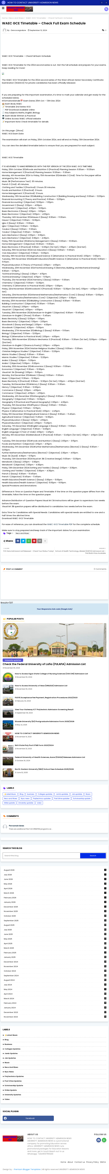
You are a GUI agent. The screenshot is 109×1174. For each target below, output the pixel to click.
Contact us (79, 1162)
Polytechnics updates (42, 798)
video (39, 803)
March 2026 (55, 893)
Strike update (9, 803)
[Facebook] (17, 541)
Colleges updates (45, 794)
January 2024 (55, 1007)
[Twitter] (23, 541)
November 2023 (55, 1017)
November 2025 (55, 911)
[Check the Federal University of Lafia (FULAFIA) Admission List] (54, 640)
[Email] (39, 541)
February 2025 (55, 952)
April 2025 (55, 943)
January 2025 (55, 957)
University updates (25, 803)
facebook (30, 1118)
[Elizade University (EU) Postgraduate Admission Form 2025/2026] (8, 725)
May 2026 (55, 884)
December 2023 (55, 1012)
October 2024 (55, 971)
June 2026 (55, 879)
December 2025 (55, 907)
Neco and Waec (16, 18)
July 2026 (55, 874)
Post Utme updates (62, 798)
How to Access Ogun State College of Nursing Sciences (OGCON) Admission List (51, 674)
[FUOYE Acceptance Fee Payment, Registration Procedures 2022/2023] (8, 701)
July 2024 (55, 984)
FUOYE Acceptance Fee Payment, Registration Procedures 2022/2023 (46, 697)
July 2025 (55, 929)
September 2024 (55, 975)
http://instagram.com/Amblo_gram (81, 1118)
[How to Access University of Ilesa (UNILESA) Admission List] (8, 689)
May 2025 (55, 939)
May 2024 (55, 989)
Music (88, 794)
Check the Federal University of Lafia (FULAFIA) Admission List (44, 664)
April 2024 (55, 994)
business (30, 794)
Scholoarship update (81, 798)
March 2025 (55, 948)
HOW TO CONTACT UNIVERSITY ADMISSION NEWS (37, 733)
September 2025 (55, 920)
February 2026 (55, 897)
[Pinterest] (34, 541)
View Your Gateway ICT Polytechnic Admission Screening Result (44, 709)
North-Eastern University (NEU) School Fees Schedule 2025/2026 (44, 769)
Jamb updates (62, 794)
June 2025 (55, 934)
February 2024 (55, 1003)
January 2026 (55, 902)
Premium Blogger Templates (27, 1169)
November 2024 (55, 966)
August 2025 (55, 925)
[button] (102, 3)
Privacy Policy (92, 1162)
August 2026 (55, 870)
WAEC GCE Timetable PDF (59, 524)
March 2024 (55, 998)
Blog (21, 794)
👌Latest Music (10, 794)
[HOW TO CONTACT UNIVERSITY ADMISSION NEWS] (8, 737)
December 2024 (55, 962)
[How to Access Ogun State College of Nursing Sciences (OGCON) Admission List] (8, 677)
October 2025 (55, 916)
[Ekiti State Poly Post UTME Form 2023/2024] (8, 748)
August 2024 (55, 980)
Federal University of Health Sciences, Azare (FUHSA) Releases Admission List (50, 757)
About (70, 1162)
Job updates (77, 794)
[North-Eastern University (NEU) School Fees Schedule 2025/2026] (8, 772)
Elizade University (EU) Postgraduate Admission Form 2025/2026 (44, 721)
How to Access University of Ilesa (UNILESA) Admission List (41, 686)
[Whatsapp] (28, 541)
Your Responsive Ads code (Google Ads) (54, 609)
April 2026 (55, 888)
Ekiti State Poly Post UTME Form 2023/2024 (34, 745)
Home (5, 18)
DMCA (103, 1162)
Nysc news (25, 798)
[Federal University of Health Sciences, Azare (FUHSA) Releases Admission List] (8, 760)
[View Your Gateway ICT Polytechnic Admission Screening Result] (8, 713)
